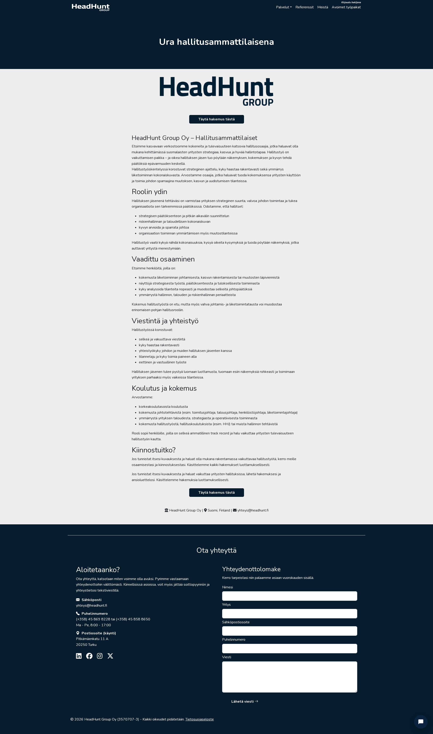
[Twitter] (110, 656)
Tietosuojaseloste (199, 719)
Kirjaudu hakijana (351, 2)
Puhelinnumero (233, 639)
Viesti (226, 657)
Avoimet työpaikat (346, 7)
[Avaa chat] (421, 722)
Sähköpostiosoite (236, 622)
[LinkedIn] (79, 656)
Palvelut (282, 7)
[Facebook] (89, 656)
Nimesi (227, 587)
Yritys (226, 604)
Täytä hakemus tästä (216, 119)
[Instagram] (100, 656)
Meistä (322, 7)
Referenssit (304, 7)
